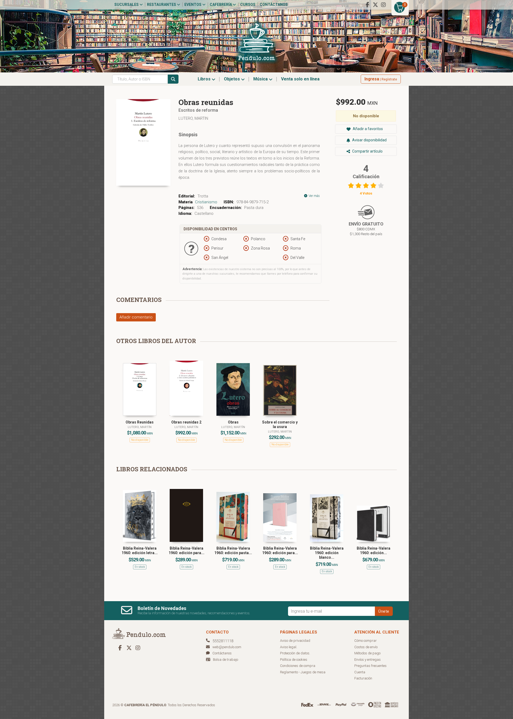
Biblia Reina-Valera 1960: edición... (373, 550)
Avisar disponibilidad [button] (369, 140)
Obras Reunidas (140, 422)
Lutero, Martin (193, 118)
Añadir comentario (136, 317)
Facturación (363, 678)
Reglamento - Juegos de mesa (302, 672)
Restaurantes (162, 4)
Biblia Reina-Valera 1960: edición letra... (140, 550)
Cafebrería (221, 4)
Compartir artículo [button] (367, 151)
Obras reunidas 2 (186, 422)
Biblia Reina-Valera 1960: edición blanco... (327, 552)
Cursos (247, 4)
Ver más (314, 196)
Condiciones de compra (297, 666)
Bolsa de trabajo (225, 660)
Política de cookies (293, 660)
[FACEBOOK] (367, 5)
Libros (205, 78)
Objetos (232, 78)
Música (261, 78)
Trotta (202, 196)
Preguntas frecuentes (370, 666)
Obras (233, 422)
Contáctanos (274, 4)
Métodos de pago (367, 653)
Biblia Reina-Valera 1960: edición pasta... (233, 550)
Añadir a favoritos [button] (367, 129)
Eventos (193, 4)
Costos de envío (366, 647)
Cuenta (359, 672)
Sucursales (126, 4)
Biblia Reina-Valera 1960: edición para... (186, 550)
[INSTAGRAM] (383, 5)
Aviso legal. (288, 647)
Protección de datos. (295, 653)
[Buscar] (173, 79)
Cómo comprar (365, 641)
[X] (375, 5)
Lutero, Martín (139, 427)
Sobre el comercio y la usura (280, 424)
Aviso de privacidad (295, 641)
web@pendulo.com (226, 647)
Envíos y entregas (367, 660)
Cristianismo (206, 202)
